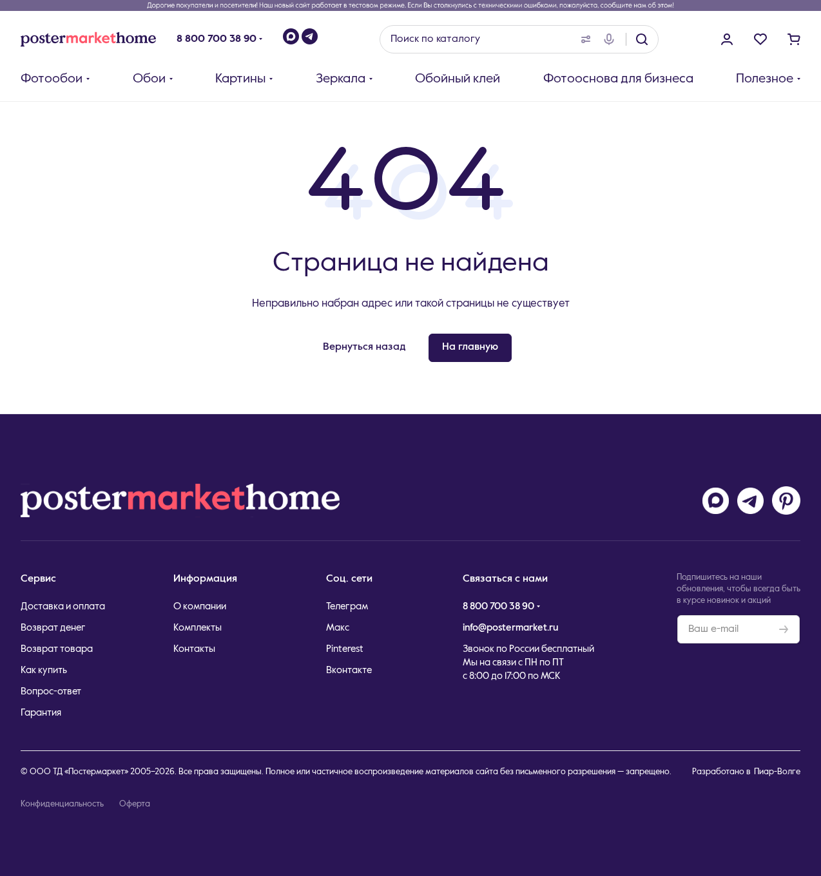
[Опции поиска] (583, 39)
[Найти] (642, 39)
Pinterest (344, 649)
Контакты (194, 649)
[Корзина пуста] (793, 39)
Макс (337, 628)
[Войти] (726, 39)
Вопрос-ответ (51, 691)
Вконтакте (349, 670)
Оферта (134, 804)
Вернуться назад (364, 347)
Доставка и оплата (63, 606)
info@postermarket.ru (510, 628)
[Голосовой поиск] (611, 39)
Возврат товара (57, 649)
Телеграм (347, 606)
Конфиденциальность (62, 804)
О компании (199, 606)
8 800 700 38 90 (216, 39)
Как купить (44, 670)
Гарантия (41, 713)
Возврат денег (53, 628)
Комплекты (197, 628)
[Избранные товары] (760, 39)
